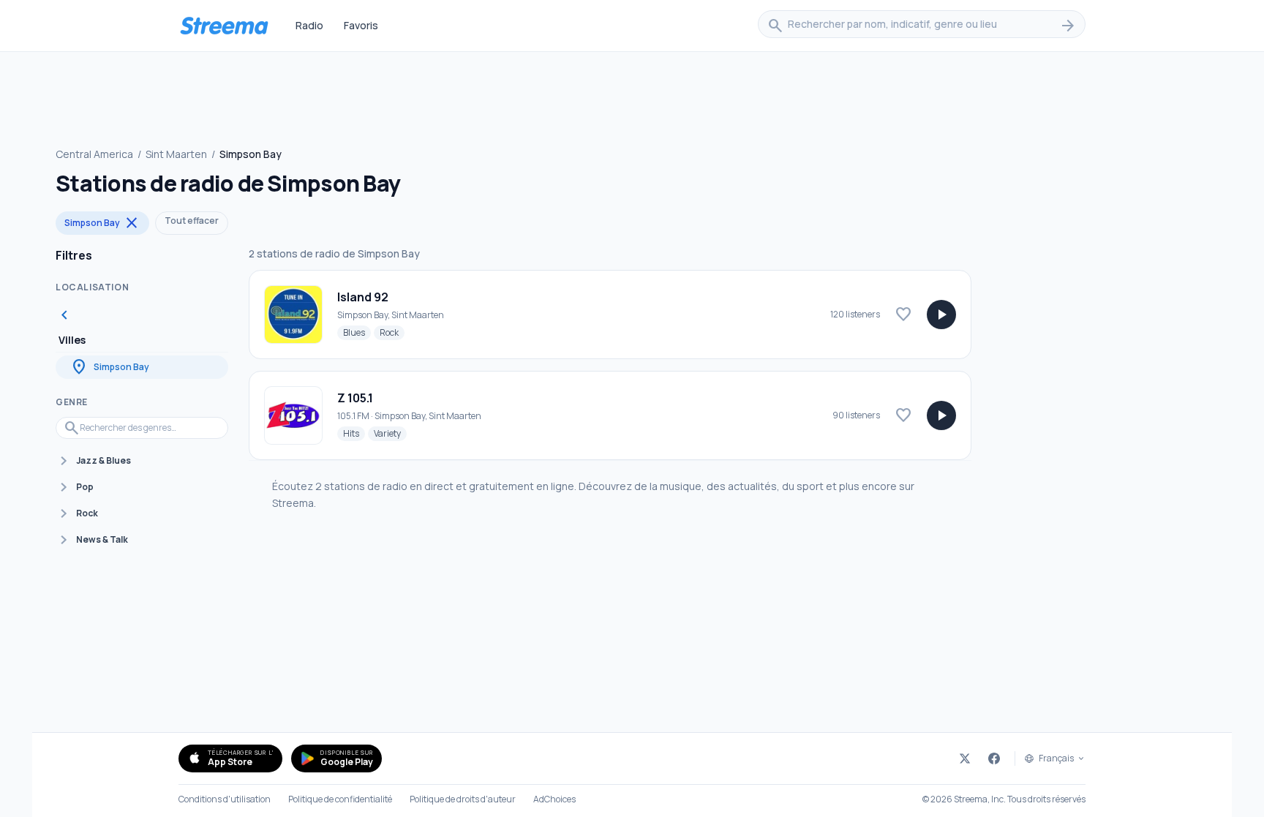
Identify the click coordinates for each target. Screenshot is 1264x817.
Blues (357, 332)
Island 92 (362, 297)
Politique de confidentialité (340, 799)
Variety (390, 433)
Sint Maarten (176, 154)
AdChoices (554, 799)
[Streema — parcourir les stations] (223, 25)
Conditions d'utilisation (224, 799)
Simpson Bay (102, 223)
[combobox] (922, 25)
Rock (392, 332)
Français (1056, 758)
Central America (94, 154)
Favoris (361, 25)
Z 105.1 (355, 398)
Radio (309, 25)
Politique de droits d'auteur (463, 799)
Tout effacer (192, 220)
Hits (354, 433)
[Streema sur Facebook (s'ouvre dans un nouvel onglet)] (994, 758)
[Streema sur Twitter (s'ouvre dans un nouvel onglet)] (965, 758)
